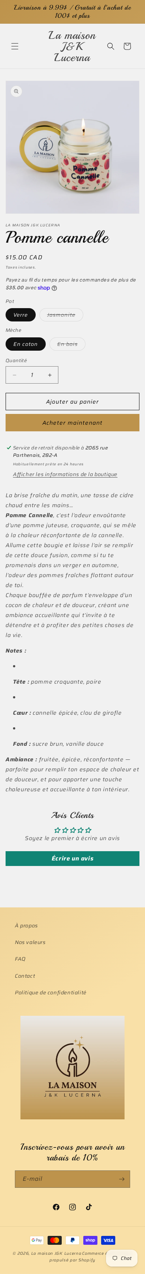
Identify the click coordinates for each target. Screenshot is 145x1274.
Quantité (16, 360)
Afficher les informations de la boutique (65, 474)
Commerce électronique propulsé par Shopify (90, 1257)
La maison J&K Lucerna (56, 1253)
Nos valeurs (30, 942)
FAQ (20, 959)
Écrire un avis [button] (72, 858)
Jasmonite (65, 315)
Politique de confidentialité (51, 992)
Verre (20, 315)
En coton (25, 344)
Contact (25, 976)
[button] (15, 46)
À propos (26, 925)
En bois (71, 345)
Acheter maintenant (72, 422)
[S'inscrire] (121, 1179)
